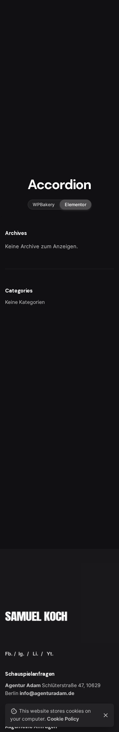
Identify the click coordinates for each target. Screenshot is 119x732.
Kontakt (97, 43)
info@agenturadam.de (47, 693)
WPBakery (44, 204)
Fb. (9, 654)
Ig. (21, 654)
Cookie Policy (63, 719)
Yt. (50, 654)
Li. (35, 654)
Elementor (75, 204)
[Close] (105, 715)
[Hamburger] (14, 44)
